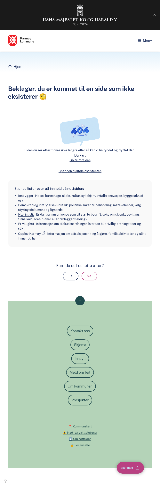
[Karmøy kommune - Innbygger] (21, 40)
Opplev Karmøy (29, 234)
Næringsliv (26, 214)
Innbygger (25, 196)
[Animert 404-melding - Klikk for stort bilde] (80, 132)
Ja (70, 276)
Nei (89, 276)
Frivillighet (26, 224)
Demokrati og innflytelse (36, 205)
